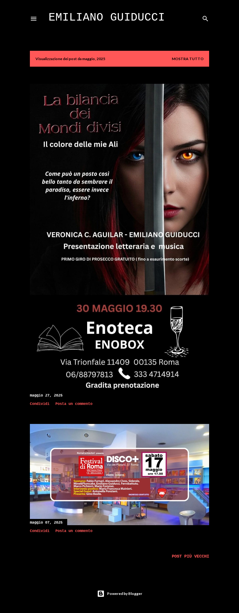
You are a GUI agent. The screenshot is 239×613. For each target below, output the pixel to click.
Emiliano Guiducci (107, 17)
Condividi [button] (39, 404)
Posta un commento (73, 404)
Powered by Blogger (124, 593)
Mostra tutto (188, 58)
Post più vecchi (190, 556)
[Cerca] (205, 17)
